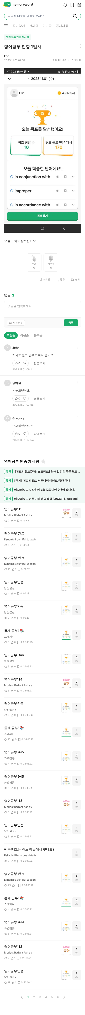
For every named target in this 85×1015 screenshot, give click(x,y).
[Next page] (63, 997)
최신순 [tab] (24, 335)
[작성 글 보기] (78, 5)
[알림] (64, 5)
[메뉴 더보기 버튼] (6, 26)
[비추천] (25, 363)
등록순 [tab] (38, 335)
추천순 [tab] (11, 335)
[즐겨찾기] (42, 461)
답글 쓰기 (39, 363)
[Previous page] (22, 997)
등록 (71, 322)
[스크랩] (71, 5)
